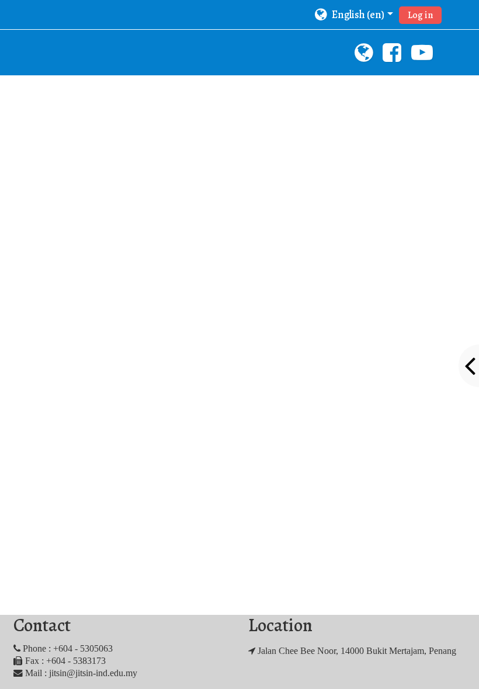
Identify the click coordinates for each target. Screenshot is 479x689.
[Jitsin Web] (361, 57)
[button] (353, 14)
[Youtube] (423, 57)
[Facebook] (392, 57)
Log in (420, 15)
